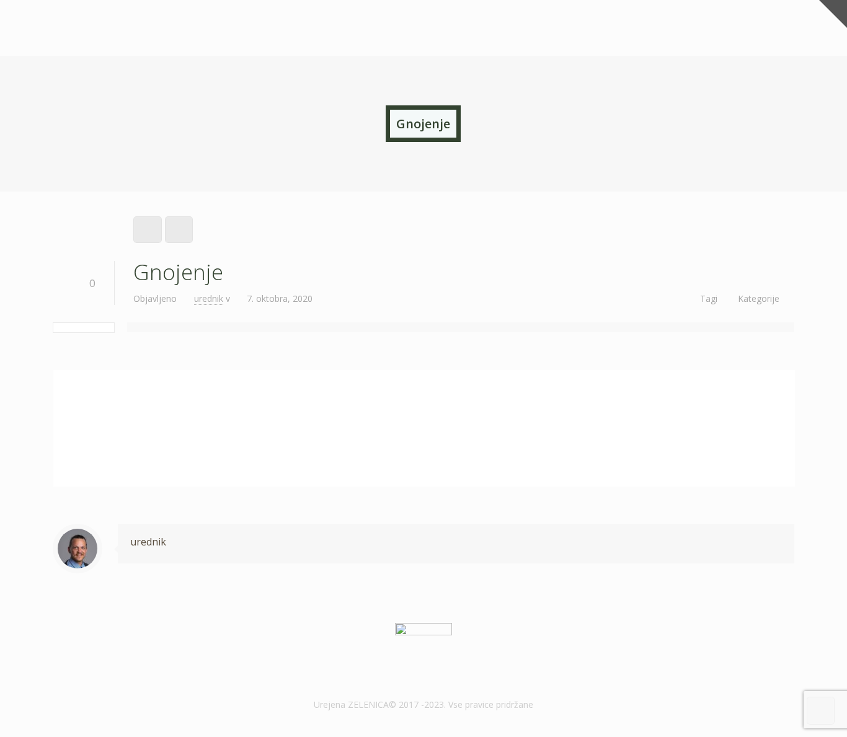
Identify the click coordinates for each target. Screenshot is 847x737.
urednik (208, 298)
